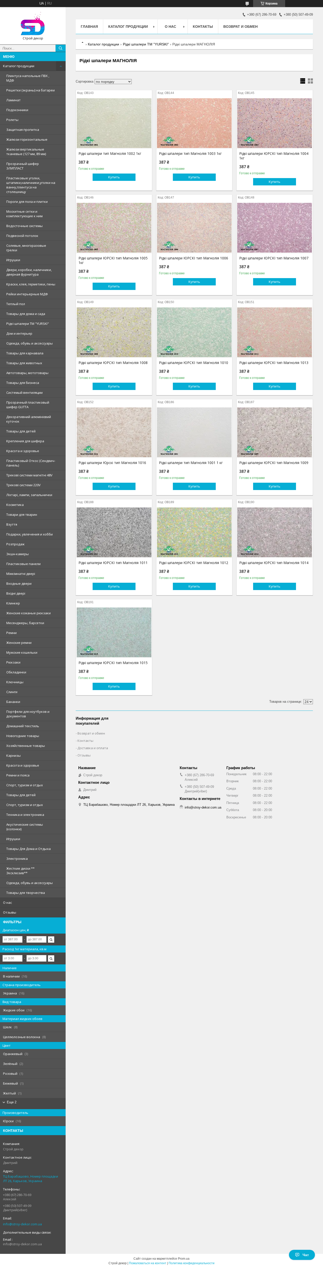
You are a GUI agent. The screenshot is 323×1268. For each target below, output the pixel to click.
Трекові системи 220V (23, 485)
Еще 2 (11, 1102)
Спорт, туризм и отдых (24, 785)
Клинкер (13, 603)
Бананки (13, 701)
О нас (7, 902)
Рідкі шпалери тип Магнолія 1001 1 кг (191, 462)
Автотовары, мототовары (27, 373)
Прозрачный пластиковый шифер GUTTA (27, 404)
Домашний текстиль (22, 726)
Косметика (15, 504)
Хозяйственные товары (25, 745)
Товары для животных (24, 363)
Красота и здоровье (22, 451)
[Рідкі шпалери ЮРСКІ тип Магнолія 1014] (275, 532)
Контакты (203, 27)
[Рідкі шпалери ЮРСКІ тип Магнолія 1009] (275, 432)
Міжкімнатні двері (20, 573)
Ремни (11, 632)
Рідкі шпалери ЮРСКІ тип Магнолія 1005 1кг (113, 260)
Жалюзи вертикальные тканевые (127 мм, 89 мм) (26, 151)
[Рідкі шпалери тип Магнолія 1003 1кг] (194, 123)
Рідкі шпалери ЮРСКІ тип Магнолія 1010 (193, 362)
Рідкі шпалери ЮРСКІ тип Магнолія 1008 (113, 362)
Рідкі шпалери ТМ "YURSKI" (27, 323)
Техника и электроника (25, 814)
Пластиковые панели (23, 564)
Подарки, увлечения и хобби (29, 534)
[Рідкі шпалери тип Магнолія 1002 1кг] (114, 123)
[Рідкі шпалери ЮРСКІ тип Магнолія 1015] (114, 632)
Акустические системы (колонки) (24, 826)
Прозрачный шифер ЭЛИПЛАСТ (22, 165)
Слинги (11, 692)
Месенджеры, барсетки (25, 623)
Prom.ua (184, 1258)
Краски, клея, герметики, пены (30, 284)
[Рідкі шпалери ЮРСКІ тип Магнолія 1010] (194, 332)
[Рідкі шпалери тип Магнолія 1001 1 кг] (194, 432)
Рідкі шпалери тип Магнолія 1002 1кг (109, 153)
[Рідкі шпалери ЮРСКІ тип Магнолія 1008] (114, 332)
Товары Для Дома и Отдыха (28, 848)
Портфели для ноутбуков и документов (27, 713)
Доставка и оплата (92, 748)
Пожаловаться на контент (147, 1263)
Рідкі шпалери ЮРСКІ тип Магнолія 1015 (113, 663)
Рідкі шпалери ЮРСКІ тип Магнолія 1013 (273, 362)
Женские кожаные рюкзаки (28, 613)
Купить (114, 177)
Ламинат (13, 100)
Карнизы (13, 755)
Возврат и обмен (240, 27)
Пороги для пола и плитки (27, 201)
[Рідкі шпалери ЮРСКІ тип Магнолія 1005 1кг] (114, 228)
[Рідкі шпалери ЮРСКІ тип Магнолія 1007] (275, 228)
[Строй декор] (33, 23)
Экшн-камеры (17, 554)
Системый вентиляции (24, 392)
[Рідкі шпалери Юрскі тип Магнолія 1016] (114, 432)
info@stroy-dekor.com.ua (22, 1224)
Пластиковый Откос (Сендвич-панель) (30, 463)
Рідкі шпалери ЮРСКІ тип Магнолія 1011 (113, 562)
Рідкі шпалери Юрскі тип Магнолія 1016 (112, 462)
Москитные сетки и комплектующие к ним (24, 213)
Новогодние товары (22, 736)
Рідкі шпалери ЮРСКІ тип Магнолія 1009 (273, 462)
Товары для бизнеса (22, 382)
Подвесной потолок (22, 235)
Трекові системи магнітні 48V (29, 475)
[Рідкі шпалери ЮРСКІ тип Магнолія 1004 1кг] (275, 123)
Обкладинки (16, 672)
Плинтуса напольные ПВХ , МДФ (27, 78)
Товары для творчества (25, 892)
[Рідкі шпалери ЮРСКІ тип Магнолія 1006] (194, 228)
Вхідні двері (15, 593)
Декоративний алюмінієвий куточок (28, 419)
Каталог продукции (18, 66)
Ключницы (14, 682)
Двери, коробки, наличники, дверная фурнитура (29, 272)
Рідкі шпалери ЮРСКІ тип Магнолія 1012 (193, 562)
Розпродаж (15, 544)
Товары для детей (21, 431)
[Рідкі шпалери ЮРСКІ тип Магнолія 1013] (275, 332)
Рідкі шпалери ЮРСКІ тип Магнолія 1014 (273, 562)
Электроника (17, 858)
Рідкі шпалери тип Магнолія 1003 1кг (190, 153)
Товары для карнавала (24, 353)
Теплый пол (15, 304)
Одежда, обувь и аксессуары (29, 343)
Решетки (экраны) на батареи (30, 90)
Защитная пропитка (22, 129)
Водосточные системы (24, 226)
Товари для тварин (21, 514)
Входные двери (19, 583)
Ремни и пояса (18, 775)
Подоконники (17, 110)
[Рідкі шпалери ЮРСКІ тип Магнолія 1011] (114, 532)
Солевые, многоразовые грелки (26, 247)
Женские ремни (19, 642)
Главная (89, 27)
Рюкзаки (13, 662)
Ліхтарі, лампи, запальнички (29, 495)
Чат (306, 1255)
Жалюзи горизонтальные (26, 139)
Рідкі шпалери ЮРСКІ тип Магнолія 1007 (273, 258)
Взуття (11, 524)
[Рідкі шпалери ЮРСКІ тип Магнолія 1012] (194, 532)
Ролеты (12, 119)
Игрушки (13, 260)
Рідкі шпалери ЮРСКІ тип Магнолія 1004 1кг (273, 155)
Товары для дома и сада (25, 313)
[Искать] (61, 48)
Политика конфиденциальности (191, 1263)
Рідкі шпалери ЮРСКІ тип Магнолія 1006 (193, 258)
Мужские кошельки (21, 652)
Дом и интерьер (19, 333)
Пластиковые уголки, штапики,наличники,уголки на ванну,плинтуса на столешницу (30, 185)
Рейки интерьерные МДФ (27, 294)
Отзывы (9, 912)
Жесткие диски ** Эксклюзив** (20, 870)
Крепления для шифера (25, 441)
